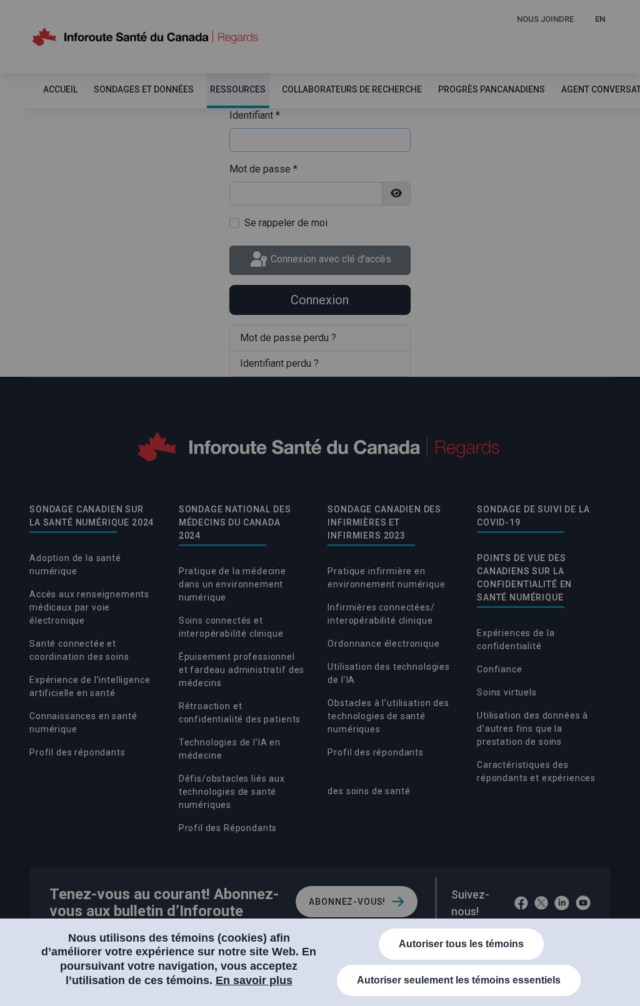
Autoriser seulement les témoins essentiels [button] (459, 980)
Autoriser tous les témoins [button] (461, 944)
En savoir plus (254, 980)
